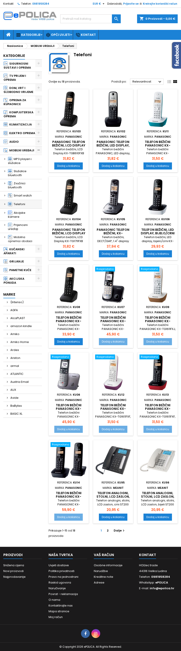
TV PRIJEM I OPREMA (15, 78)
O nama (54, 600)
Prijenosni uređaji (18, 227)
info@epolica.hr (162, 588)
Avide (14, 398)
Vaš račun (104, 554)
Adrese (99, 582)
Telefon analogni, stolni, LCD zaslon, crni (113, 496)
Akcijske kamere (16, 215)
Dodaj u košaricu (68, 166)
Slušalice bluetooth (17, 173)
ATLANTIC (16, 374)
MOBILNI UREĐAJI (21, 150)
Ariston (15, 358)
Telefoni (18, 204)
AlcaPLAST (17, 318)
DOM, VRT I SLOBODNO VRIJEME (18, 90)
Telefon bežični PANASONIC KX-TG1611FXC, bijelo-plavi (158, 147)
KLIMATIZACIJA (20, 124)
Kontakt (8, 4)
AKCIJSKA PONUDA (14, 281)
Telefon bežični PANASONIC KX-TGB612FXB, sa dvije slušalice (68, 498)
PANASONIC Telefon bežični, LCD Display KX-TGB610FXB (68, 145)
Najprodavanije (14, 577)
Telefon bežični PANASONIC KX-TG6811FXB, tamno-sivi (113, 322)
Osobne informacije (108, 565)
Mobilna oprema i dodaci (20, 239)
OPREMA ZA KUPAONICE (15, 102)
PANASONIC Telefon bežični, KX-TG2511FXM (113, 233)
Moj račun (56, 617)
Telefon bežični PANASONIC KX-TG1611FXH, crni (68, 321)
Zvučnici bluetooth (16, 185)
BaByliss (16, 406)
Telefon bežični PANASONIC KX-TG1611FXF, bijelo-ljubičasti (113, 410)
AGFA (14, 310)
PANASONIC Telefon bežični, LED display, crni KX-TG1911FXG (113, 145)
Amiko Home (19, 342)
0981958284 (40, 4)
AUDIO (13, 142)
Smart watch (22, 195)
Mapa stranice (59, 611)
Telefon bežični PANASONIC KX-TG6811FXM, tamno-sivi (68, 410)
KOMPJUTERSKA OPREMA (18, 114)
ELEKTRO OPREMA (21, 133)
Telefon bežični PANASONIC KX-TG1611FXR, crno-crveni (157, 410)
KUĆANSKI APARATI (14, 251)
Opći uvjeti (60, 35)
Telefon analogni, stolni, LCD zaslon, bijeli (157, 496)
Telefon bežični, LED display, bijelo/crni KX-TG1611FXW (158, 233)
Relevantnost (147, 82)
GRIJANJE (16, 261)
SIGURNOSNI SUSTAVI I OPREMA (17, 66)
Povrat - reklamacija (63, 594)
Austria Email (19, 382)
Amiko (14, 334)
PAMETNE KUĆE (19, 270)
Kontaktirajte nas (61, 605)
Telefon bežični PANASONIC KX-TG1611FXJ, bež (157, 321)
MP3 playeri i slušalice (20, 161)
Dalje (120, 530)
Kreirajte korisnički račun (160, 4)
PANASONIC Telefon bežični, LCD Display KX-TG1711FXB (68, 233)
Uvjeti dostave (59, 565)
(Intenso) (17, 302)
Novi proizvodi (13, 571)
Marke (9, 294)
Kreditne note (103, 577)
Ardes (14, 350)
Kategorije (30, 35)
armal (14, 366)
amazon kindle (21, 326)
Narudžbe (101, 571)
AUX (13, 390)
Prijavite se (131, 4)
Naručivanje (57, 588)
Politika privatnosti (61, 571)
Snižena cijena (13, 565)
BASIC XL (16, 414)
